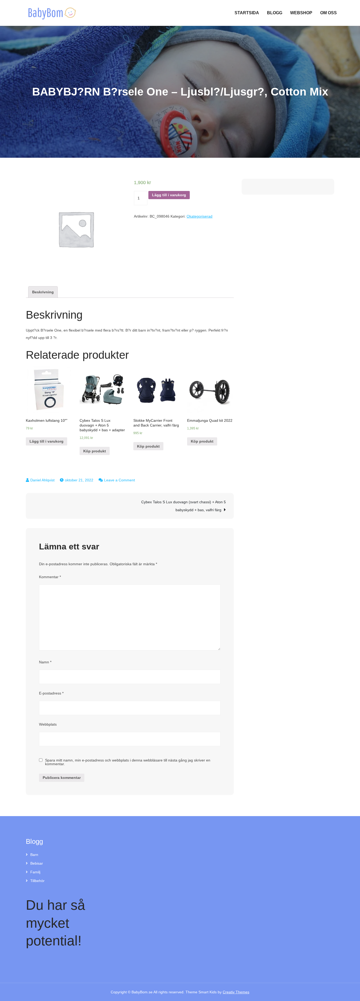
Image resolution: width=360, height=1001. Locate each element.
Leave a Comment (119, 480)
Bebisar (36, 863)
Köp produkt (94, 451)
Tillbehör (37, 881)
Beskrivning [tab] (43, 292)
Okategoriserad (199, 216)
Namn (45, 662)
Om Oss (328, 13)
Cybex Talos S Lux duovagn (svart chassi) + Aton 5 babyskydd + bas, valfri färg (183, 506)
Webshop (301, 13)
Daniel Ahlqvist (42, 480)
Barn (34, 854)
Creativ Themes (236, 992)
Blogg (274, 13)
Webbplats (48, 724)
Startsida (247, 13)
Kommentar (50, 577)
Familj (35, 872)
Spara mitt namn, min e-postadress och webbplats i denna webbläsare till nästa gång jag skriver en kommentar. (127, 762)
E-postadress (51, 693)
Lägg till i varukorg (169, 195)
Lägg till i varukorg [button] (47, 441)
